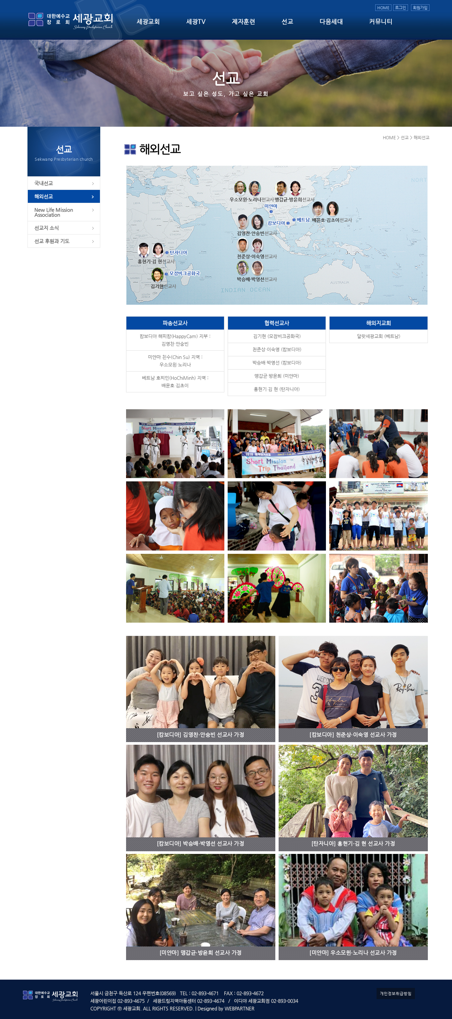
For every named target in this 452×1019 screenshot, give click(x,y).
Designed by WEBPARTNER (225, 1008)
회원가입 (420, 7)
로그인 (400, 7)
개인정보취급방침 (396, 993)
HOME (383, 7)
